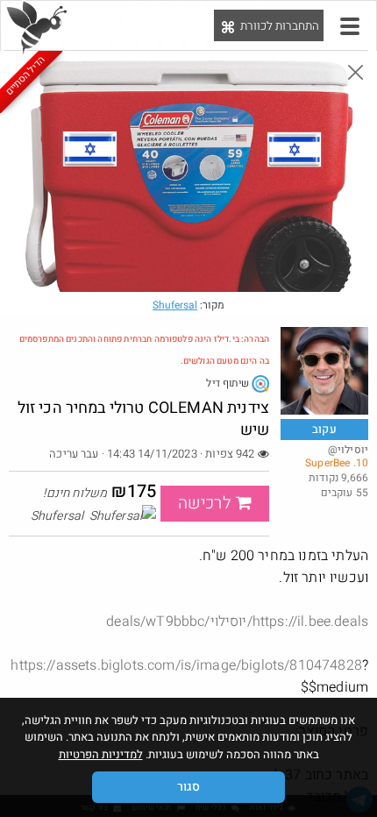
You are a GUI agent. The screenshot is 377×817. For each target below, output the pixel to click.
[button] (349, 26)
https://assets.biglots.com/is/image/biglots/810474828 (186, 665)
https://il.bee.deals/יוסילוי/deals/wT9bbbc (237, 621)
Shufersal (175, 305)
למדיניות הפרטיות (101, 754)
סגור (188, 787)
